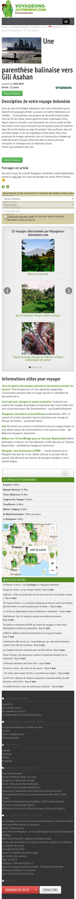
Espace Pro (7, 704)
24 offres (15, 494)
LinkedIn (6, 750)
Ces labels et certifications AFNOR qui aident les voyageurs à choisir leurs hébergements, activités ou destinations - (35, 626)
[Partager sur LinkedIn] (7, 187)
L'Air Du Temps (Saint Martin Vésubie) (20, 784)
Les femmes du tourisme (14, 856)
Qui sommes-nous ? (12, 707)
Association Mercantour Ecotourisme (20, 824)
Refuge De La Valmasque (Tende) (18, 780)
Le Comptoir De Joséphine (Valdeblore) (21, 787)
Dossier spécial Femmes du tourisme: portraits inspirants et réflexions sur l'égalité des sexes (37, 843)
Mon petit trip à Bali (38, 274)
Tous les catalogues (12, 773)
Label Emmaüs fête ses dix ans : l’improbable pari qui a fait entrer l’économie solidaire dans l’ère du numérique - (36, 643)
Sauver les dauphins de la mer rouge (20, 852)
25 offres (15, 489)
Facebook (6, 754)
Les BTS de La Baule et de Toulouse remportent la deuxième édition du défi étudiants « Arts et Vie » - (36, 679)
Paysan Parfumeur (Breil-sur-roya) (19, 776)
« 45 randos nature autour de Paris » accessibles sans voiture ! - (36, 673)
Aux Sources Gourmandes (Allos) (18, 805)
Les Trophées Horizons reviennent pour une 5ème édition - (34, 649)
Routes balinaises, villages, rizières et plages (38, 315)
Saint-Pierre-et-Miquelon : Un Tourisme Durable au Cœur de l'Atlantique (38, 831)
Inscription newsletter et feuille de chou (22, 727)
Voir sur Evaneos (12, 93)
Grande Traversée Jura (13, 828)
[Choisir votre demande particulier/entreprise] (36, 890)
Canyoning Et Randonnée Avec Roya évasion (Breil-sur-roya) (32, 791)
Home (5, 27)
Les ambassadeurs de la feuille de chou (21, 714)
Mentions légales (10, 737)
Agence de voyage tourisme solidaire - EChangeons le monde (32, 866)
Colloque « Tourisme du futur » (17, 863)
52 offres (11, 484)
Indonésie (57, 27)
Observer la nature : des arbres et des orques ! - (29, 668)
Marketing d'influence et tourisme (19, 870)
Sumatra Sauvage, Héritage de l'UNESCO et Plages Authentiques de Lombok (38, 358)
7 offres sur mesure (22, 514)
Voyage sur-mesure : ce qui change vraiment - (28, 589)
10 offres (15, 509)
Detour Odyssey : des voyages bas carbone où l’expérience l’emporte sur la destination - (35, 656)
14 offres (17, 499)
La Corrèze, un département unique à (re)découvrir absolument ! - (37, 611)
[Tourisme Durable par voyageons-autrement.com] (24, 8)
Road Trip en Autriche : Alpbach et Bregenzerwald (26, 838)
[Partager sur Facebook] (3, 187)
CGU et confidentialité (13, 734)
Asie (44, 27)
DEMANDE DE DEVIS (17, 890)
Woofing (6, 835)
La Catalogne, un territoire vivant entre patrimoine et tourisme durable (37, 821)
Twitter (5, 757)
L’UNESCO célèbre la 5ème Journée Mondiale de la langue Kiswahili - (32, 634)
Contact (6, 730)
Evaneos (35, 27)
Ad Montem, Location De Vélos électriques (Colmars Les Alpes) (33, 808)
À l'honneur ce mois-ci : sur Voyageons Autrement (31, 584)
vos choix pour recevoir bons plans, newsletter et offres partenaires (36, 218)
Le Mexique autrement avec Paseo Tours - (27, 663)
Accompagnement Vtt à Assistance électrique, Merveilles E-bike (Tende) (34, 796)
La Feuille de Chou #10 (13, 849)
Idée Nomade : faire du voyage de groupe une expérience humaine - (32, 618)
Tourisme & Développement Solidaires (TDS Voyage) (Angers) (33, 801)
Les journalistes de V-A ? (14, 711)
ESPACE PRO (50, 890)
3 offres (13, 519)
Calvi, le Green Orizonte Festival (18, 873)
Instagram (7, 761)
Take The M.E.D (9, 859)
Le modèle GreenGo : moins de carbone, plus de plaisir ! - (33, 686)
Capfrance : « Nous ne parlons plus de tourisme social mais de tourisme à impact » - (37, 596)
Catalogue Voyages (19, 27)
